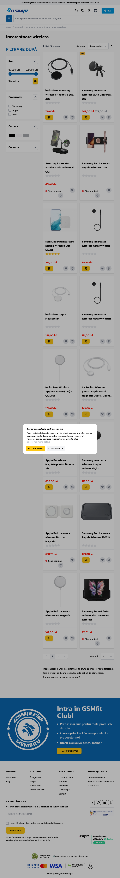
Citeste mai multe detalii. (38, 441)
